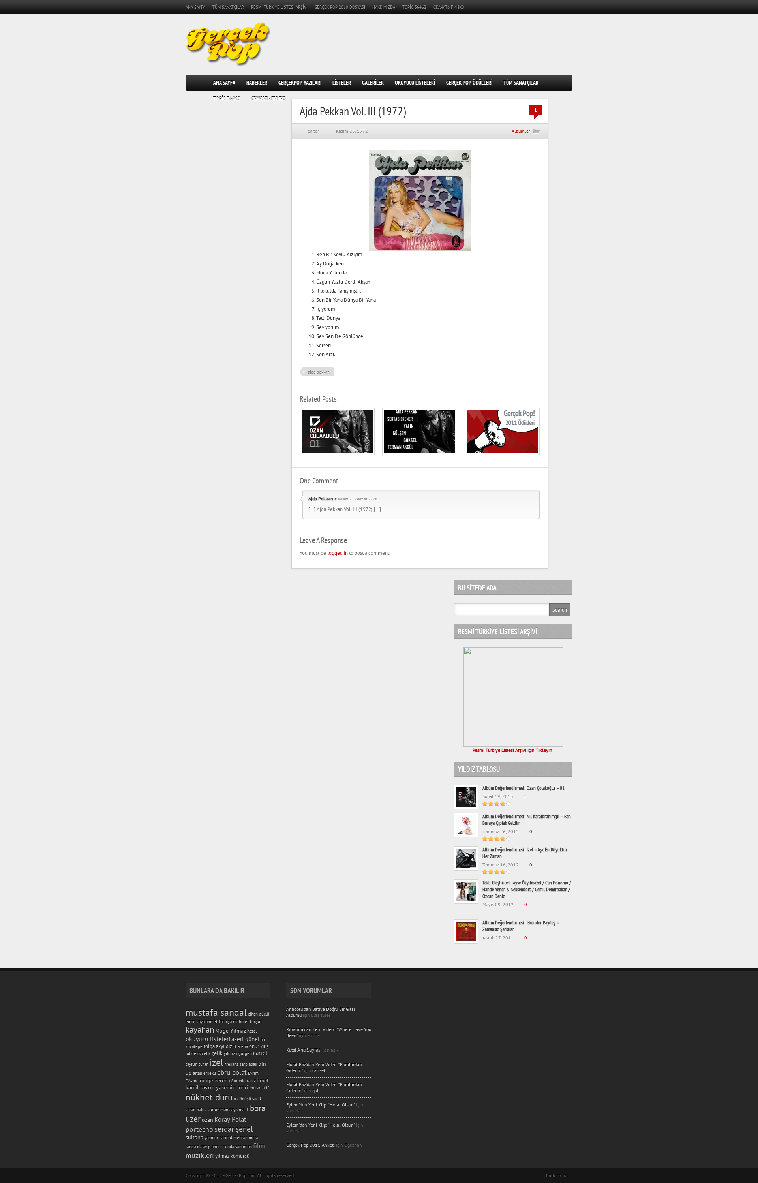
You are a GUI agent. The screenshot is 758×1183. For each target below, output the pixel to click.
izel (216, 1062)
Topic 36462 (414, 7)
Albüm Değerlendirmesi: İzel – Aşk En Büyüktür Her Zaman (524, 853)
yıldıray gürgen (238, 1053)
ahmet (212, 1021)
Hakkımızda (383, 7)
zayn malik (239, 1109)
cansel (318, 1070)
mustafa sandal (216, 1012)
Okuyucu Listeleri (415, 82)
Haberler (256, 82)
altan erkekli (204, 1073)
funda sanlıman (237, 1146)
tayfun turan (197, 1064)
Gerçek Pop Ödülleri (469, 82)
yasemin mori (232, 1087)
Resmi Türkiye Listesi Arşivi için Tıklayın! (513, 750)
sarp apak (248, 1064)
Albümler (521, 131)
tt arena (240, 1046)
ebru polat (232, 1072)
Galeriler (373, 82)
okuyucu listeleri (208, 1039)
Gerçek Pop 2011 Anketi (310, 1145)
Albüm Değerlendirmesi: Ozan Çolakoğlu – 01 (523, 788)
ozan (207, 1119)
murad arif (259, 1088)
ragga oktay (196, 1146)
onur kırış (258, 1046)
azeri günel (245, 1039)
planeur (215, 1146)
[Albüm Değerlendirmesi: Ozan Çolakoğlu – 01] (337, 453)
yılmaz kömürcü (232, 1156)
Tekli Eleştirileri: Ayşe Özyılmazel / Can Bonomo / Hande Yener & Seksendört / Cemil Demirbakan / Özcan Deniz (526, 889)
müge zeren (214, 1080)
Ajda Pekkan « (322, 498)
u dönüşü (242, 1099)
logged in (337, 553)
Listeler (341, 82)
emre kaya (195, 1021)
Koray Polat (230, 1119)
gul (315, 1090)
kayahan (200, 1029)
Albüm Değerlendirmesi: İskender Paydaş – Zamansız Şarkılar (520, 926)
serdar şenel (233, 1129)
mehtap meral (246, 1137)
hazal (252, 1031)
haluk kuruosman (212, 1109)
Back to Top (557, 1175)
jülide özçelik (198, 1053)
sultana (194, 1137)
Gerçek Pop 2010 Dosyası (340, 7)
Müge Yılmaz (230, 1030)
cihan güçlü (258, 1014)
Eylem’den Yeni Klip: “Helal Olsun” (320, 1105)
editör (313, 131)
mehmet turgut (247, 1021)
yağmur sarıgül (218, 1137)
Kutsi (303, 1050)
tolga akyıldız (218, 1046)
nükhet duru (209, 1097)
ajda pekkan (319, 372)
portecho (199, 1129)
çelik (217, 1053)
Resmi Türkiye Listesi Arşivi (279, 7)
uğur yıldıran (241, 1080)
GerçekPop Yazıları (299, 82)
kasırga (225, 1021)
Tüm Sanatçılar (228, 7)
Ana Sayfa (195, 7)
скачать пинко (448, 7)
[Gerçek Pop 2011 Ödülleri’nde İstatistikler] (502, 453)
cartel (260, 1053)
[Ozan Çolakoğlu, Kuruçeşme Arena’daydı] (419, 453)
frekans (231, 1064)
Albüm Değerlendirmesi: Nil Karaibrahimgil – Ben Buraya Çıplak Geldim (526, 819)
